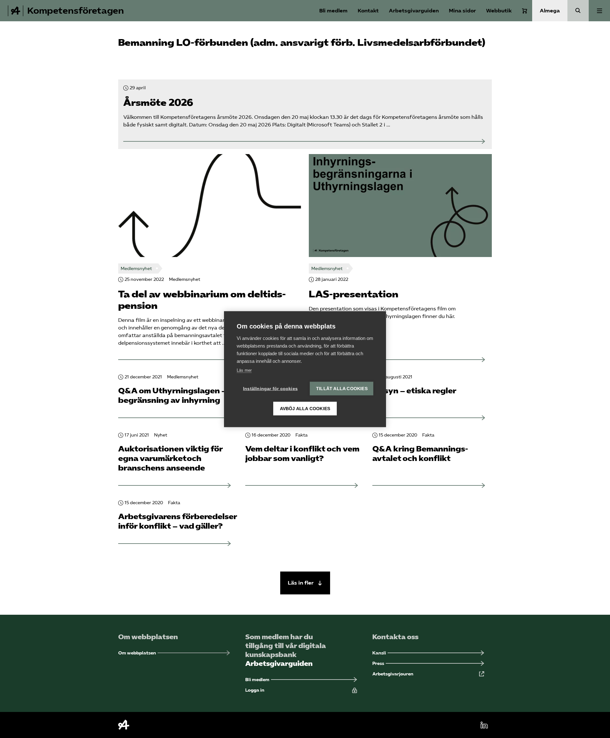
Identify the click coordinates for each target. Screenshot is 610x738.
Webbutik (499, 11)
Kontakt (368, 11)
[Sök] (578, 10)
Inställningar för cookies (270, 388)
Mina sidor (462, 11)
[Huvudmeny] (599, 10)
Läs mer (244, 370)
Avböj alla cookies (305, 408)
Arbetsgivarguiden (414, 11)
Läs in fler (301, 583)
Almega (550, 11)
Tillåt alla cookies (342, 388)
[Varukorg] (524, 11)
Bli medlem (333, 11)
